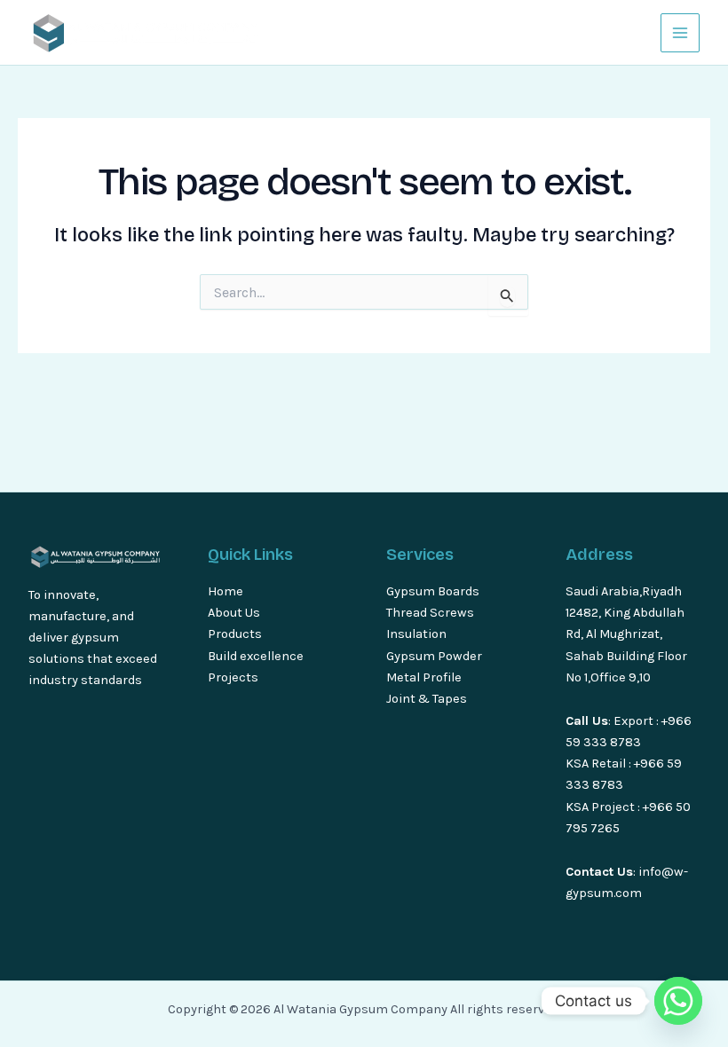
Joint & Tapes (426, 698)
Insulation (416, 634)
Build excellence (256, 656)
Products (235, 634)
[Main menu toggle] (680, 32)
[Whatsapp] (678, 1001)
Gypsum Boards (432, 591)
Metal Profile (424, 677)
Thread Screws (430, 612)
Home (225, 591)
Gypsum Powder (435, 656)
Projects (233, 677)
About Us (234, 612)
